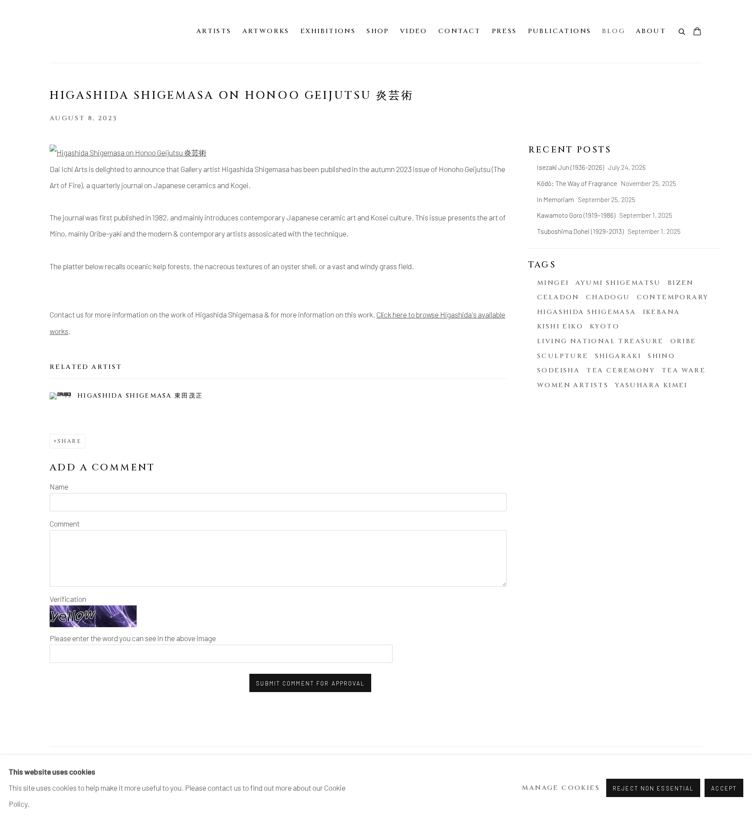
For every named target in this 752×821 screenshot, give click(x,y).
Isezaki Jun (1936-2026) (571, 167)
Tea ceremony (620, 370)
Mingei (553, 282)
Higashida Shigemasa (586, 312)
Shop (377, 31)
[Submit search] (682, 31)
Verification (68, 599)
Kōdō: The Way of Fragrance (577, 183)
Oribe (683, 341)
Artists (214, 31)
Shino (661, 356)
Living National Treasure (600, 341)
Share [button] (69, 441)
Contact (459, 31)
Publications (559, 31)
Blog (613, 31)
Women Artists (572, 385)
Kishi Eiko (560, 326)
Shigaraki (618, 356)
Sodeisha (558, 370)
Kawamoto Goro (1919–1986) (577, 215)
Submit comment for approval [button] (310, 683)
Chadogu (608, 297)
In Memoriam (556, 199)
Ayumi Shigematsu (618, 282)
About (651, 31)
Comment (65, 523)
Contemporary (673, 297)
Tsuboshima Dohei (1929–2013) (581, 231)
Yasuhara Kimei (651, 385)
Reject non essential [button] (653, 788)
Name (59, 486)
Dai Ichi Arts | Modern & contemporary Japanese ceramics (76, 31)
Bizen (681, 282)
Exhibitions (328, 31)
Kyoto (604, 326)
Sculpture (562, 356)
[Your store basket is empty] (697, 32)
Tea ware (683, 370)
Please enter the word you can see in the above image (133, 638)
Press (504, 31)
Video (413, 31)
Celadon (558, 297)
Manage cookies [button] (561, 788)
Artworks (265, 31)
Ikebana (661, 312)
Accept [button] (724, 788)
